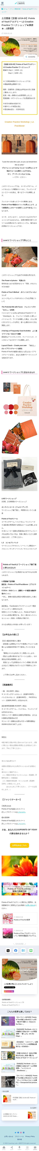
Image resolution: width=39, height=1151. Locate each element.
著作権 (19, 1139)
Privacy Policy (30, 1136)
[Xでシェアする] (8, 950)
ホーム (3, 1149)
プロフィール (19, 1136)
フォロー (20, 1149)
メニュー (27, 1149)
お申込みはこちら (19, 845)
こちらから (22, 812)
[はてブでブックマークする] (23, 950)
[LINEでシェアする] (31, 950)
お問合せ (35, 1149)
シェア (11, 1149)
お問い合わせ (30, 905)
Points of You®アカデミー (11, 1005)
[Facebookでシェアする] (15, 950)
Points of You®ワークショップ (12, 1002)
